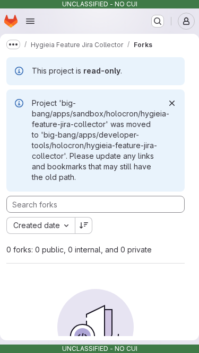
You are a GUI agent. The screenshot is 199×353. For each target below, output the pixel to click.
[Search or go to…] (157, 21)
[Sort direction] (83, 225)
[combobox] (40, 225)
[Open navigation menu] (30, 21)
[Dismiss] (172, 103)
